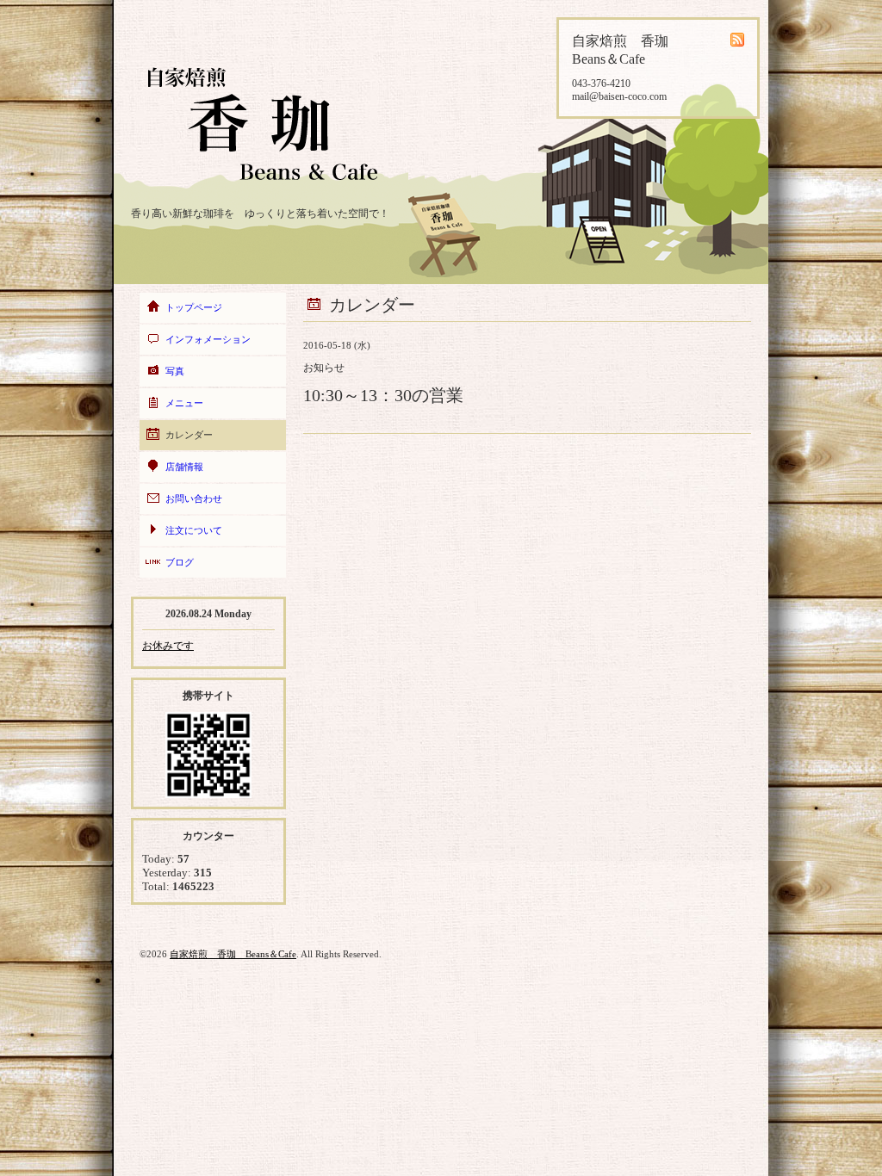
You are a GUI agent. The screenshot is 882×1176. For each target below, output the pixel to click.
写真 (174, 371)
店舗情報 (184, 466)
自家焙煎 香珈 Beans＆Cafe (233, 954)
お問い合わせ (193, 498)
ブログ (179, 562)
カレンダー (189, 435)
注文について (193, 530)
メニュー (184, 403)
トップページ (193, 307)
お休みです (168, 646)
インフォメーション (208, 339)
